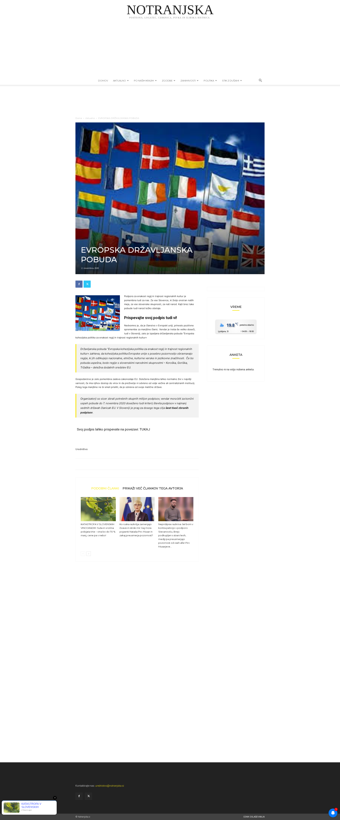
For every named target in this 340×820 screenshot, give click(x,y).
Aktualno (119, 80)
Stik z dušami (230, 80)
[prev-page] (83, 554)
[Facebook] (79, 284)
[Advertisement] (170, 50)
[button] (260, 81)
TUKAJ (145, 429)
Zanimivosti (188, 80)
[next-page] (88, 554)
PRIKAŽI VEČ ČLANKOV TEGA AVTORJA (153, 488)
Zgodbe (167, 80)
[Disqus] (137, 618)
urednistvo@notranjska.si (109, 785)
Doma (78, 118)
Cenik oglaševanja (254, 817)
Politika (209, 80)
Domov (103, 80)
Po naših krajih (144, 80)
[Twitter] (87, 284)
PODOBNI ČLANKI (105, 488)
